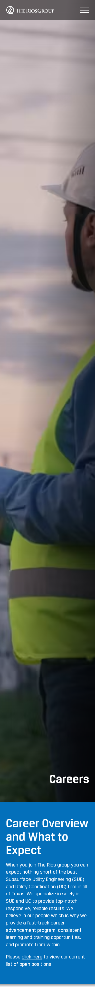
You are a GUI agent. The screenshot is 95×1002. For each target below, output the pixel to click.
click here (32, 957)
